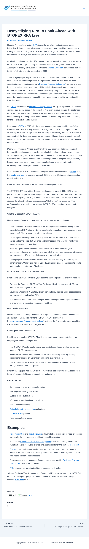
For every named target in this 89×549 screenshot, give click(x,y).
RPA (35, 45)
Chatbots (13, 449)
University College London (40, 107)
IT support (74, 445)
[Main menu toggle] (84, 7)
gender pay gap (17, 175)
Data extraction (16, 413)
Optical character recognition (22, 409)
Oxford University (55, 68)
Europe (73, 172)
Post (31, 495)
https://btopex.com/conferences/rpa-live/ (25, 321)
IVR (11, 468)
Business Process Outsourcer (52, 84)
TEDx (13, 107)
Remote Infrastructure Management (35, 442)
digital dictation (35, 434)
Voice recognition (17, 434)
